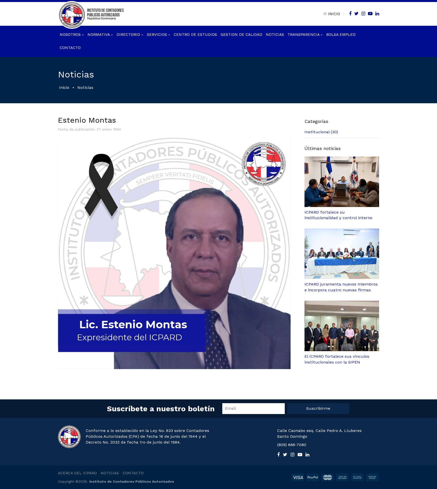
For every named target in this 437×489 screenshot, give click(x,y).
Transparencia (304, 34)
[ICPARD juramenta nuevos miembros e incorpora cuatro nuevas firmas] (341, 253)
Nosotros (71, 34)
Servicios (157, 34)
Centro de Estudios (195, 34)
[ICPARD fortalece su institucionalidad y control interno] (341, 182)
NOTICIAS (110, 473)
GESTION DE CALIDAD (241, 34)
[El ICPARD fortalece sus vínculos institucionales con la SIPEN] (341, 326)
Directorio (129, 34)
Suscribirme (318, 408)
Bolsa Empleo (341, 34)
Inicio (64, 87)
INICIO (334, 14)
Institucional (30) (321, 132)
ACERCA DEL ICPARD (77, 473)
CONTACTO (133, 473)
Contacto (70, 47)
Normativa (99, 34)
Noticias (275, 34)
